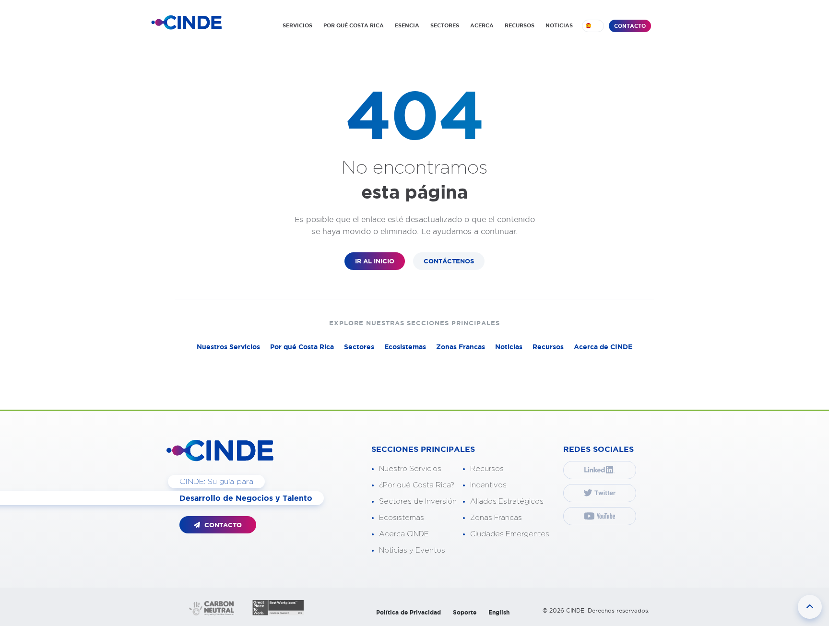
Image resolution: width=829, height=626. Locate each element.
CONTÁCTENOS (449, 261)
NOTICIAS (559, 25)
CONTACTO (630, 26)
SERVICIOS (297, 25)
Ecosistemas (405, 347)
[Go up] (810, 607)
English (498, 612)
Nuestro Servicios (410, 468)
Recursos (548, 347)
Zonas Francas (460, 347)
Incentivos (488, 485)
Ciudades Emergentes (509, 534)
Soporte (464, 612)
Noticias (508, 347)
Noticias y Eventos (412, 550)
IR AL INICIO (374, 261)
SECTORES (444, 25)
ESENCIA (407, 25)
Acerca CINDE (404, 534)
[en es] (593, 26)
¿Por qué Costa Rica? (416, 485)
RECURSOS (519, 25)
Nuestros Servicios (228, 347)
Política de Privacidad (408, 612)
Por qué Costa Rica (302, 347)
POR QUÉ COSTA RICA (353, 25)
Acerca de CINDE (603, 347)
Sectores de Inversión (418, 501)
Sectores (359, 347)
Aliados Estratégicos (507, 501)
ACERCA (482, 25)
